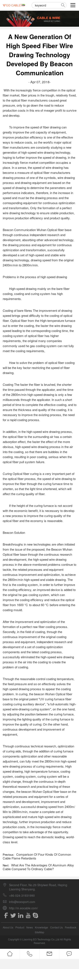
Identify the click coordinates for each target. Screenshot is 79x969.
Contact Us (56, 927)
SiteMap (39, 932)
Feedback (70, 927)
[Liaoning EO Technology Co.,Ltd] (14, 5)
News (29, 927)
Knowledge (41, 927)
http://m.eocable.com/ (23, 908)
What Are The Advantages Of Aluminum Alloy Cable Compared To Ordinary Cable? (38, 867)
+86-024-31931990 (22, 895)
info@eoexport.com (22, 902)
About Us (8, 927)
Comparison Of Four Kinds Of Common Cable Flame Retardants (37, 856)
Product (19, 927)
